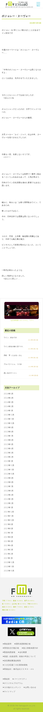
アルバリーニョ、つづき (13, 364)
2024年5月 (8, 393)
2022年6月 (8, 491)
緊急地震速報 (9, 652)
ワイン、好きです (10, 337)
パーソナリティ (20, 679)
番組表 (7, 679)
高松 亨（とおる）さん (13, 355)
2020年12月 (9, 562)
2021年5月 (8, 541)
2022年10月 (9, 474)
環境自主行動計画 (11, 648)
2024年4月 (8, 398)
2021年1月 (8, 558)
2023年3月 (8, 453)
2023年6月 (8, 440)
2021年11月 (9, 516)
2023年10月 (9, 423)
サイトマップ (9, 691)
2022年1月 (8, 507)
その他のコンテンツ (12, 687)
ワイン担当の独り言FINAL (13, 346)
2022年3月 (8, 499)
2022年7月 (8, 486)
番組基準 (7, 644)
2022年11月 (9, 469)
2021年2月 (8, 554)
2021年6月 (8, 537)
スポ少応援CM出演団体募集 (16, 665)
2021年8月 (8, 528)
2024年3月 (8, 402)
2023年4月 (8, 448)
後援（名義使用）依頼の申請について (20, 656)
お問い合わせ (30, 687)
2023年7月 (8, 436)
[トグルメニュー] (38, 5)
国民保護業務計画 (23, 644)
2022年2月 (8, 503)
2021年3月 (8, 549)
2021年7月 (8, 533)
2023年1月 (8, 461)
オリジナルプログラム (13, 683)
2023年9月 (8, 427)
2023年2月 (8, 457)
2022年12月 (9, 465)
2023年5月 (8, 444)
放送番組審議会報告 (12, 660)
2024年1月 (8, 410)
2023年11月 (9, 419)
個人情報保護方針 (30, 648)
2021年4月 (8, 545)
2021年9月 (8, 524)
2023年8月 (8, 431)
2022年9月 (8, 478)
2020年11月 (9, 566)
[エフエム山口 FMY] (19, 4)
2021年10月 (9, 520)
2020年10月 (9, 571)
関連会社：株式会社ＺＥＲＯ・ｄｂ (19, 669)
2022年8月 (8, 482)
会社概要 (23, 652)
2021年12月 (9, 512)
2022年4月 (8, 495)
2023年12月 (9, 415)
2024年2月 (8, 406)
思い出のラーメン (10, 373)
